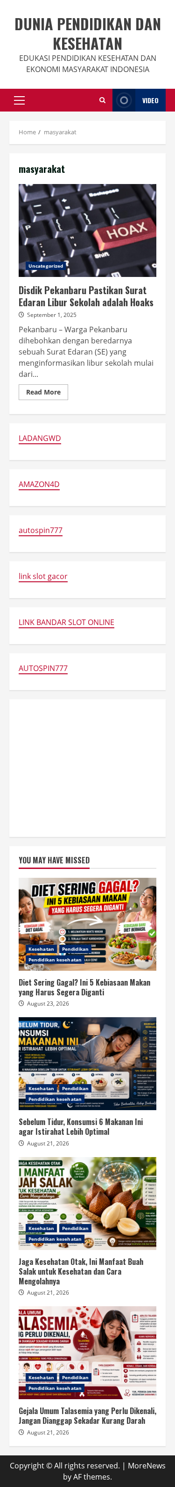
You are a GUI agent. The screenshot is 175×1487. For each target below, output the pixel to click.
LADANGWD (40, 438)
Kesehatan (41, 949)
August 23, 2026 (48, 1003)
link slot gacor (43, 576)
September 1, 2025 (52, 315)
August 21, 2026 (48, 1143)
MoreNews (147, 1466)
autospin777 (41, 530)
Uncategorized (45, 266)
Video (150, 100)
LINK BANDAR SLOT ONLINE (66, 622)
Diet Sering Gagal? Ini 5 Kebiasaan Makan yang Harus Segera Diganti (87, 924)
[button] (19, 100)
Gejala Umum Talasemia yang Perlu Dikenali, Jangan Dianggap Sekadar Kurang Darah (87, 1352)
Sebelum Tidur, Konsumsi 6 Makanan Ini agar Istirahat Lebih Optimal (87, 1063)
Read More (47, 393)
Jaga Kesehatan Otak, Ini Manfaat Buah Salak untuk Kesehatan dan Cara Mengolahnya (87, 1203)
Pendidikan (75, 949)
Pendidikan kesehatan (55, 959)
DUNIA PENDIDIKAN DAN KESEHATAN (87, 33)
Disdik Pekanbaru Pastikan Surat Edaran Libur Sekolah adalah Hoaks (87, 230)
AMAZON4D (39, 484)
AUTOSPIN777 (43, 668)
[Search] (102, 100)
